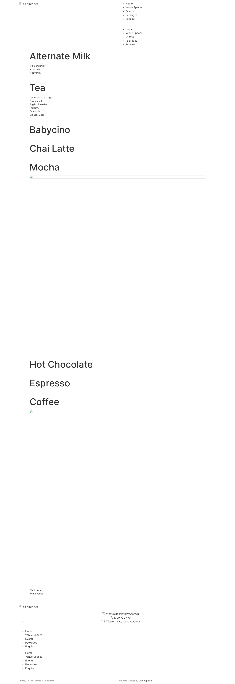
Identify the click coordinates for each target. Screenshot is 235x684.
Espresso (50, 383)
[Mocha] (117, 263)
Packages (131, 15)
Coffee (44, 401)
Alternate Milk (60, 56)
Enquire (130, 18)
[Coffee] (117, 497)
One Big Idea (145, 680)
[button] (167, 25)
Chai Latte (52, 148)
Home (129, 3)
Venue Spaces (133, 7)
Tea (37, 87)
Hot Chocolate (61, 364)
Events (129, 11)
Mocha (45, 167)
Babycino (50, 129)
